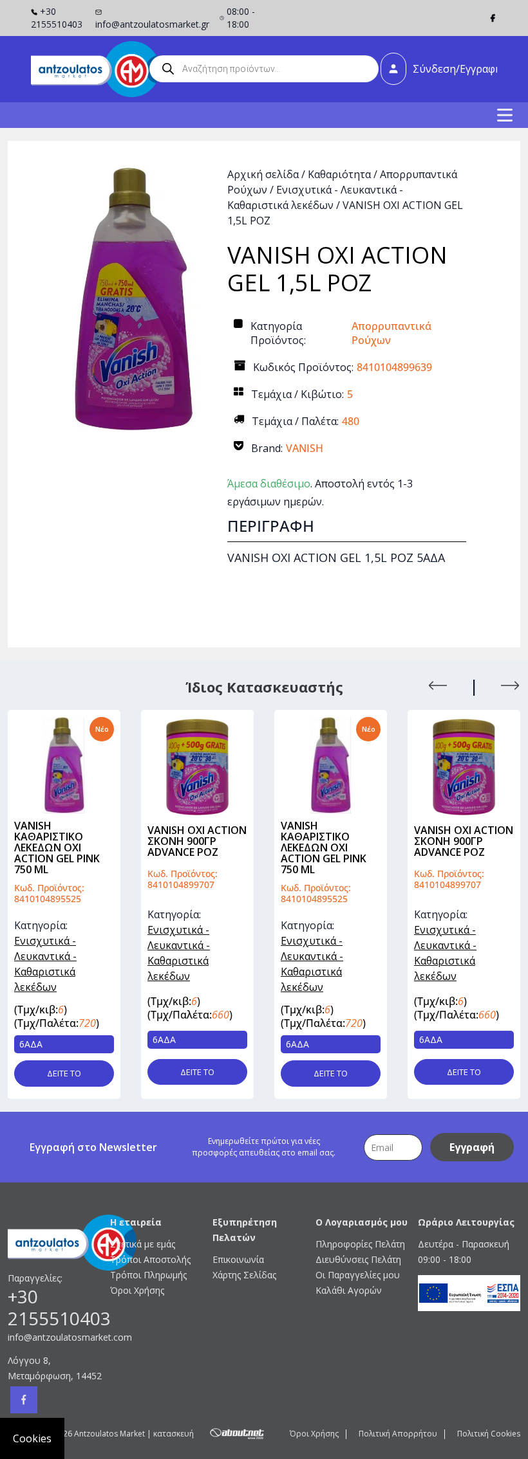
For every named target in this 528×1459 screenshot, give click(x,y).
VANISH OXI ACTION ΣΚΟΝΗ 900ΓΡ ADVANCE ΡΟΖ (74, 841)
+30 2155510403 (56, 17)
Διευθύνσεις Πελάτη (358, 1259)
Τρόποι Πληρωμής (148, 1275)
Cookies (32, 1438)
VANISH (304, 448)
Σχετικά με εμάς (142, 1244)
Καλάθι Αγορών (349, 1290)
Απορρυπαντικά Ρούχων (391, 333)
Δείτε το (75, 1072)
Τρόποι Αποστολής (150, 1259)
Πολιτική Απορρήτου (398, 1433)
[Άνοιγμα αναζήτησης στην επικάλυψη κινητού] (264, 68)
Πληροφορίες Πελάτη (360, 1244)
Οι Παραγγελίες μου (358, 1275)
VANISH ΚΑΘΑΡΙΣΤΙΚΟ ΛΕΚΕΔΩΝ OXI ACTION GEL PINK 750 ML (201, 847)
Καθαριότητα (339, 174)
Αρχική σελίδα (263, 174)
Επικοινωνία (238, 1259)
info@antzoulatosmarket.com (59, 1337)
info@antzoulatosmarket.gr (152, 24)
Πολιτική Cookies (488, 1433)
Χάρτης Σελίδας (244, 1275)
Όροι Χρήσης (137, 1290)
